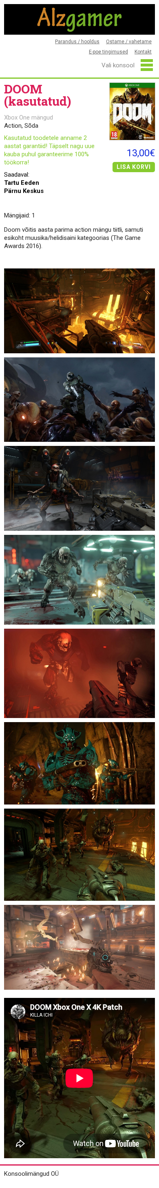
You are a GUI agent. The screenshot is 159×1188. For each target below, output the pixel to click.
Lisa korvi (134, 167)
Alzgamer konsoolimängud (79, 19)
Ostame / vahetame (129, 41)
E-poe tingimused (108, 52)
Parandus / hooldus (77, 41)
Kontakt (143, 52)
